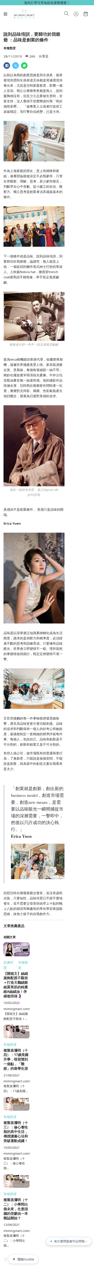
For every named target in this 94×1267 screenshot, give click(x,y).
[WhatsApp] (24, 65)
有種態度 (9, 48)
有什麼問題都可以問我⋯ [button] (69, 1241)
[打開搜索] (66, 14)
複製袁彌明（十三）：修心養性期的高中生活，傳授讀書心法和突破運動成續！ (15, 1131)
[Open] (5, 14)
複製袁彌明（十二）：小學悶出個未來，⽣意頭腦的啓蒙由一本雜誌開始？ (15, 1208)
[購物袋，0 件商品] (86, 14)
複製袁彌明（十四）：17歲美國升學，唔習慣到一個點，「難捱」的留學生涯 (15, 1059)
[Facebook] (6, 65)
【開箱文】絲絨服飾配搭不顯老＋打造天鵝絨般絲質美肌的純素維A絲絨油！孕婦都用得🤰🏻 (15, 984)
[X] (15, 65)
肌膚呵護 (8, 965)
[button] (5, 1259)
